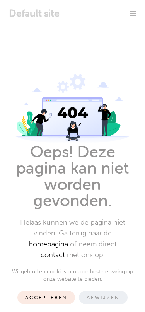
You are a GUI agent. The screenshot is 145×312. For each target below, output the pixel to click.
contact (53, 255)
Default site (34, 13)
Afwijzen (103, 297)
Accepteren (46, 297)
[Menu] (133, 13)
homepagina (48, 244)
